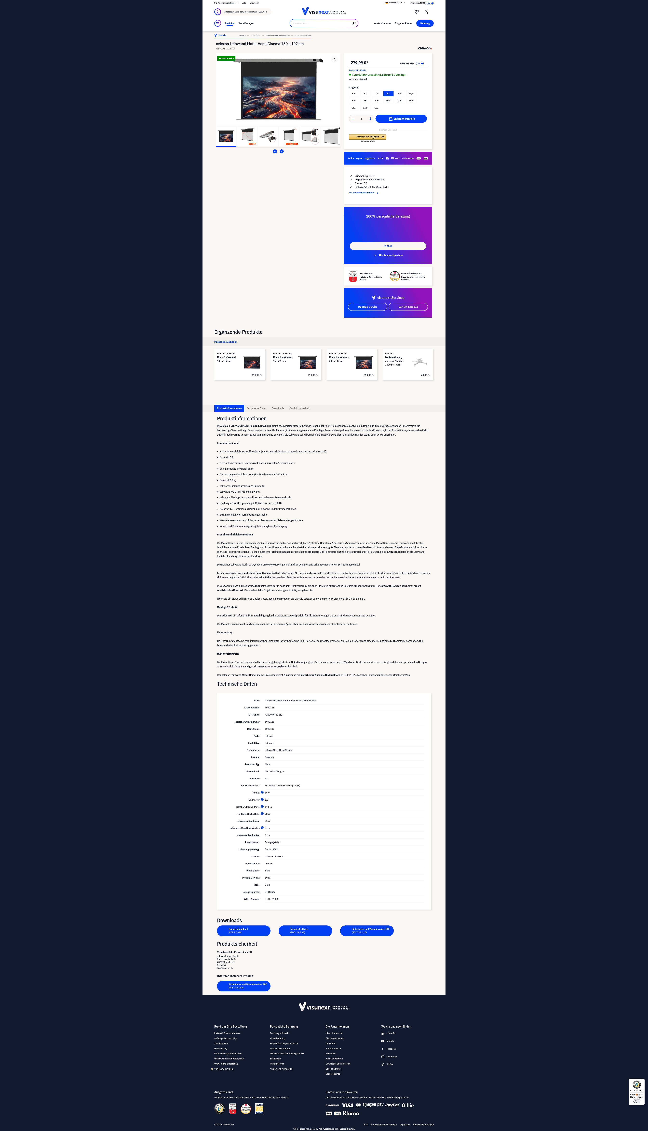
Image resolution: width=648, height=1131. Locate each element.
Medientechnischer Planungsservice (287, 1053)
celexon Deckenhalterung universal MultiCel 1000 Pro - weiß (394, 359)
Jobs (244, 3)
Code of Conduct (333, 1068)
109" (411, 100)
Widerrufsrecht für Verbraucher (229, 1058)
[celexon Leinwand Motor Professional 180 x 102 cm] (251, 362)
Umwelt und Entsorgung (226, 1063)
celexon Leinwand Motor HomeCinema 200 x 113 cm (339, 357)
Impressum (405, 1124)
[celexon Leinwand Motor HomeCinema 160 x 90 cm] (307, 362)
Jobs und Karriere (334, 1058)
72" (365, 93)
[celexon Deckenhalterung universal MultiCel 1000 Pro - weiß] (419, 362)
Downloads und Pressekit (338, 1063)
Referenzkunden (333, 1048)
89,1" (411, 93)
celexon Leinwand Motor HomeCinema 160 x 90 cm (283, 357)
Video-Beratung (277, 1038)
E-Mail (388, 246)
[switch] (636, 1101)
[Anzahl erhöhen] (370, 119)
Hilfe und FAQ (220, 1048)
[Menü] (217, 23)
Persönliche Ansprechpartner (284, 1043)
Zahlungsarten (221, 1043)
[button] (367, 138)
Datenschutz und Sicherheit (383, 1124)
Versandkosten (347, 1128)
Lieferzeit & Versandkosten (227, 1033)
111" (354, 107)
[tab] (225, 342)
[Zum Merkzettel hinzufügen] (334, 59)
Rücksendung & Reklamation (228, 1053)
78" (377, 93)
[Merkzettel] (417, 12)
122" (377, 107)
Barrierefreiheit (333, 1073)
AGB (365, 1124)
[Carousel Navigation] (278, 151)
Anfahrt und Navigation (281, 1068)
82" (388, 93)
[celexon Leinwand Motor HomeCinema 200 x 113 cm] (363, 362)
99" (377, 100)
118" (365, 107)
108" (399, 100)
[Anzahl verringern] (352, 119)
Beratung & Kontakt (279, 1033)
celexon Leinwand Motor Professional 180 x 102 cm (226, 357)
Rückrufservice (277, 1063)
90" (354, 100)
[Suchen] (354, 23)
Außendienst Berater (280, 1048)
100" (388, 100)
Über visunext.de (334, 1033)
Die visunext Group (335, 1038)
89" (400, 93)
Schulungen (275, 1058)
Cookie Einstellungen (423, 1124)
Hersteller (331, 1043)
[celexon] (425, 48)
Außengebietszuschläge (225, 1038)
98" (365, 100)
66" (354, 93)
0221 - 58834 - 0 (260, 11)
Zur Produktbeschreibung (362, 192)
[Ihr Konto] (426, 12)
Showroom (254, 3)
